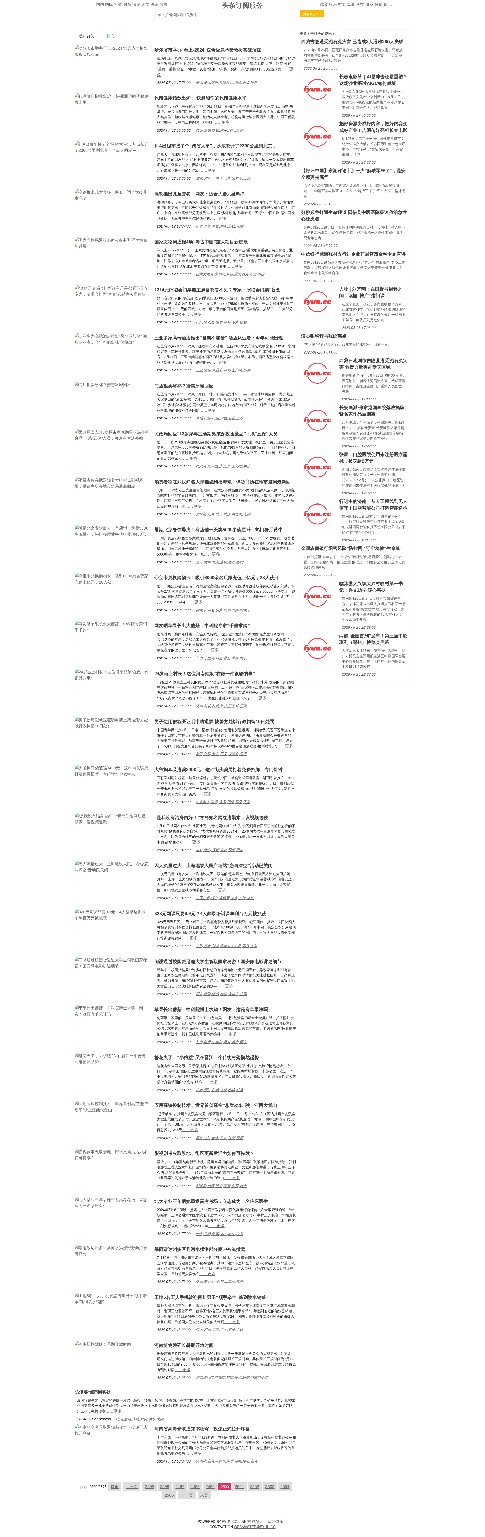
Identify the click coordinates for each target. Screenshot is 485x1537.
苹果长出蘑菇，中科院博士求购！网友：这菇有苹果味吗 (211, 1009)
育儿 (387, 4)
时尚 (127, 4)
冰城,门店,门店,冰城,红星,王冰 (219, 417)
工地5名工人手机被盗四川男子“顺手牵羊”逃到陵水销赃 (210, 1297)
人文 (145, 4)
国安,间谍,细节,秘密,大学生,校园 (221, 993)
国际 (109, 4)
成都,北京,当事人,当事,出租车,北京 (223, 178)
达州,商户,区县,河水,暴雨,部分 (219, 1281)
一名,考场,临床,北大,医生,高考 (219, 1233)
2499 (210, 1486)
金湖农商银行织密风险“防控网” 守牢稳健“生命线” (351, 548)
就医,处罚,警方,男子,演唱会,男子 (221, 753)
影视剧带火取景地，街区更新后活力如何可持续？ (204, 1153)
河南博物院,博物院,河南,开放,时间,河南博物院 (232, 1377)
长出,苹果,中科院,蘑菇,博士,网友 (221, 1041)
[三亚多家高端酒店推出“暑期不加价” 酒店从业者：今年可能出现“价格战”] (112, 338)
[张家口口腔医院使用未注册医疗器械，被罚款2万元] (317, 466)
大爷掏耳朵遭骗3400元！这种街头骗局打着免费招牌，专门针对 (218, 769)
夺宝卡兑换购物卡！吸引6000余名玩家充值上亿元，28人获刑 (216, 577)
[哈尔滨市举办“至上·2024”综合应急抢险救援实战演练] (112, 51)
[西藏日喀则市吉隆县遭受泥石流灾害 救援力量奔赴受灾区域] (317, 372)
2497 (179, 1486)
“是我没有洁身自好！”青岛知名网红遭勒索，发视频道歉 (211, 817)
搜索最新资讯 (312, 14)
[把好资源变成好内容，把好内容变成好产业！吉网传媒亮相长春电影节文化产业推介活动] (317, 136)
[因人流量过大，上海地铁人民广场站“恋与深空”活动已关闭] (112, 866)
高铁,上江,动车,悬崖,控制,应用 (219, 1137)
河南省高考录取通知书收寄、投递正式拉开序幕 (202, 1428)
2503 (269, 1486)
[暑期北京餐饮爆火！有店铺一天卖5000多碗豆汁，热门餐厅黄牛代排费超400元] (112, 530)
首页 (115, 1486)
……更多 (221, 122)
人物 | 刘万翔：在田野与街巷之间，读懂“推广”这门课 (370, 292)
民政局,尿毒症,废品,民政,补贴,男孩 (223, 465)
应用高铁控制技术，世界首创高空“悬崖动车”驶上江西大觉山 (215, 1105)
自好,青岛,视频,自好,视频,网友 (219, 849)
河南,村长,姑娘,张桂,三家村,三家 (221, 705)
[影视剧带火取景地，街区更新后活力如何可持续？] (112, 1154)
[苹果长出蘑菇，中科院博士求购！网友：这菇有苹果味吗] (112, 1010)
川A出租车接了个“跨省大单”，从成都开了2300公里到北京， (215, 145)
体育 (324, 4)
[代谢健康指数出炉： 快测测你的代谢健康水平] (112, 99)
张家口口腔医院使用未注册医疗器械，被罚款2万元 (373, 457)
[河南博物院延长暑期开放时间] (103, 1343)
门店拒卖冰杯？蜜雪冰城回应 (183, 385)
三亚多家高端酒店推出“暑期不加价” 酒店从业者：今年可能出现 (218, 337)
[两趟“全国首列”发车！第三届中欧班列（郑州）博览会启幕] (317, 648)
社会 (118, 4)
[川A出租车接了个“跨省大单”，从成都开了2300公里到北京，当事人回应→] (112, 146)
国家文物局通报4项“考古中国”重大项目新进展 (201, 241)
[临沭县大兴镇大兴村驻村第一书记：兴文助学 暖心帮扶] (317, 595)
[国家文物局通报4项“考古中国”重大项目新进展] (112, 242)
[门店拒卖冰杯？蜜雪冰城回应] (103, 384)
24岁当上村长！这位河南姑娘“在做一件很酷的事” (204, 673)
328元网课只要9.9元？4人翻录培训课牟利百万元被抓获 (210, 913)
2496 (164, 1486)
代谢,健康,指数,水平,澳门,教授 (219, 130)
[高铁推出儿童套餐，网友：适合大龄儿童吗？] (112, 194)
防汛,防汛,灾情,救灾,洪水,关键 (139, 1418)
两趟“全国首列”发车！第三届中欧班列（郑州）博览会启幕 (373, 638)
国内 (100, 4)
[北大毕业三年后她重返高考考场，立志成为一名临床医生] (112, 1202)
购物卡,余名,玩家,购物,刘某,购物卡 (223, 609)
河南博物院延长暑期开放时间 (183, 1345)
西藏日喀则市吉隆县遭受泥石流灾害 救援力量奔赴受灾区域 (373, 363)
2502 (254, 1486)
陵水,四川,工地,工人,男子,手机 (219, 1329)
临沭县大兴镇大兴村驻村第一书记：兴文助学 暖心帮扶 (371, 586)
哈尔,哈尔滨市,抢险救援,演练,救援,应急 (226, 82)
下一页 (187, 1495)
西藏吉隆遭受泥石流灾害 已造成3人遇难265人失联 (352, 41)
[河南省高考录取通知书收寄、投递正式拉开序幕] (112, 1429)
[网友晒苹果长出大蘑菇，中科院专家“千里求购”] (112, 626)
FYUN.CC (229, 1521)
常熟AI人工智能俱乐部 (267, 1521)
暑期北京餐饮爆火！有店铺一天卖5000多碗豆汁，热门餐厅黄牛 (218, 529)
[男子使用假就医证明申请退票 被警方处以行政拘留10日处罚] (112, 722)
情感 (136, 4)
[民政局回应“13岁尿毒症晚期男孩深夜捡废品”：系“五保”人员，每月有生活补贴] (112, 434)
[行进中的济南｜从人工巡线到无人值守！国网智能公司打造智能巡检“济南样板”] (317, 513)
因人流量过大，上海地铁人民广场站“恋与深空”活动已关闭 (213, 865)
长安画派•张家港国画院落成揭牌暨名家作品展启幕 (371, 410)
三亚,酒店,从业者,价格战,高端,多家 (223, 369)
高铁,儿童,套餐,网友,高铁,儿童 (219, 226)
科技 (360, 4)
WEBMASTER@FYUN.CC (255, 1526)
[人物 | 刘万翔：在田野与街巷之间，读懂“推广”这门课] (317, 301)
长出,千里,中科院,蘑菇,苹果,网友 (221, 657)
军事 (351, 4)
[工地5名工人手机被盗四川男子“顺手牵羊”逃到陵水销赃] (112, 1298)
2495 (149, 1486)
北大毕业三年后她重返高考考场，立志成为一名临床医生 (211, 1201)
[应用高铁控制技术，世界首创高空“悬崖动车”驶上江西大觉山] (112, 1106)
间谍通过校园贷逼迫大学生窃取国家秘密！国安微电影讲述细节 (218, 961)
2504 (284, 1486)
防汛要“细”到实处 (93, 1392)
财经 (342, 4)
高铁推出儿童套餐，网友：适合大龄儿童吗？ (199, 193)
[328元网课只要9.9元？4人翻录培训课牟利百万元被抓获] (112, 914)
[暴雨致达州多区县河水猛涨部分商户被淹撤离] (112, 1250)
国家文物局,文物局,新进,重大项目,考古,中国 (230, 273)
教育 (378, 4)
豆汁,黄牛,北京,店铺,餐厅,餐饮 (219, 561)
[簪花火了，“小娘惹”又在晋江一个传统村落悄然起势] (112, 1058)
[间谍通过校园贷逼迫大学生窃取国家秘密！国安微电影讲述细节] (112, 962)
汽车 (155, 4)
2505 (169, 1495)
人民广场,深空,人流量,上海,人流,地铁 (225, 897)
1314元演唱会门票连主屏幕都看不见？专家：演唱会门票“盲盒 (217, 289)
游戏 (369, 4)
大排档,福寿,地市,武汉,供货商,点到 (223, 513)
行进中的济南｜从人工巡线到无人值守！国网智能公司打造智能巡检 (373, 504)
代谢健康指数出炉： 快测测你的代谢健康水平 (200, 97)
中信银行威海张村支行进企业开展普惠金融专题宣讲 (353, 253)
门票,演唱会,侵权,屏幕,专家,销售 (221, 321)
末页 (204, 1495)
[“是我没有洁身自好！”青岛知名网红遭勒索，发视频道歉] (112, 818)
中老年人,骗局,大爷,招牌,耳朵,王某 (223, 801)
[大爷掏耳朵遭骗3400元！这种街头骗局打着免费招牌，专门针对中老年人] (112, 770)
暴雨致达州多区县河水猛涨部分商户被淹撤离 (199, 1249)
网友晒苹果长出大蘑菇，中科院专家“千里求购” (202, 625)
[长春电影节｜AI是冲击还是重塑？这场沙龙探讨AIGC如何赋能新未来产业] (317, 89)
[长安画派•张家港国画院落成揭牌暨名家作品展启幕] (317, 419)
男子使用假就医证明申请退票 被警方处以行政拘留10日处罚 (214, 721)
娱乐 (333, 4)
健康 (164, 4)
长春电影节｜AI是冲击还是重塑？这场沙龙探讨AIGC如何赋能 (373, 79)
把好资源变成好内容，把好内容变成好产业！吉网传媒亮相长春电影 (373, 126)
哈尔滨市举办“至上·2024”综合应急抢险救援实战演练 (207, 49)
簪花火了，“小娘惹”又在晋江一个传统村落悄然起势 (206, 1057)
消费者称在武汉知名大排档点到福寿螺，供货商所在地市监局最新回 (222, 481)
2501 (239, 1486)
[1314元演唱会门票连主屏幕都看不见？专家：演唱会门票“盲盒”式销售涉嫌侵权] (112, 290)
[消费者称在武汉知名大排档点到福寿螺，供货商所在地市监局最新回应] (112, 482)
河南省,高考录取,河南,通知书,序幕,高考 (226, 1461)
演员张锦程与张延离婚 (324, 336)
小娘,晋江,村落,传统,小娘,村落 (219, 1089)
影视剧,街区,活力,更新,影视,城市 (221, 1185)
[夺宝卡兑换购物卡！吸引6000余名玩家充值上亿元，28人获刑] (112, 578)
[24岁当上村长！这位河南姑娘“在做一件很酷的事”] (112, 674)
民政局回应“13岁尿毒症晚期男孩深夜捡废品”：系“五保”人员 (216, 433)
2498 (195, 1486)
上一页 (132, 1486)
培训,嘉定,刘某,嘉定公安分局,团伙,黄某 (226, 945)
